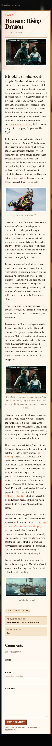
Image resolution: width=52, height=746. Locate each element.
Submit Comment (16, 722)
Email (14, 674)
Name (8, 659)
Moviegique (6, 5)
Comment (10, 688)
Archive (17, 5)
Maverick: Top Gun (16, 495)
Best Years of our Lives (20, 124)
